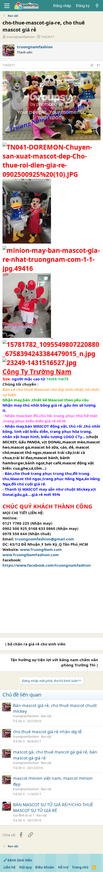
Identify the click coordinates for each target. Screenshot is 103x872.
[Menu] (7, 6)
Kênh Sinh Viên (19, 860)
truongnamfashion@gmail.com (44, 538)
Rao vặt (46, 716)
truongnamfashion (20, 37)
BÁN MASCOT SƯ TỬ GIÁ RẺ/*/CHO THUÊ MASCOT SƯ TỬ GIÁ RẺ (53, 807)
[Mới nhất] (97, 5)
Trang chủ (80, 867)
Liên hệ (10, 867)
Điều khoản (44, 867)
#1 (98, 65)
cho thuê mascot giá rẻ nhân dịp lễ (47, 731)
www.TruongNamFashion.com (30, 554)
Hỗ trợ (63, 867)
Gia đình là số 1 (23, 815)
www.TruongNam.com (41, 549)
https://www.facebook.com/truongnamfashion (46, 565)
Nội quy (25, 867)
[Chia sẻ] (91, 65)
